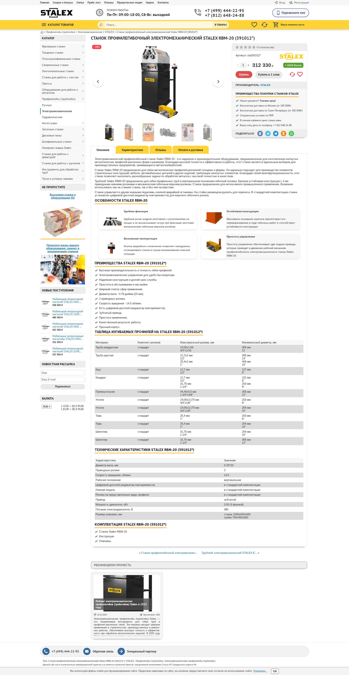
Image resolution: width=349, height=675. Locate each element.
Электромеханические (57, 111)
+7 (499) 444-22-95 (219, 10)
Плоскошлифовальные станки (61, 58)
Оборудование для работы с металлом (60, 91)
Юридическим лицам (129, 2)
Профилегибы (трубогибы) (58, 98)
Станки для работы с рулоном (61, 163)
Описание (103, 150)
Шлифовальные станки (56, 141)
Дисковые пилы (52, 135)
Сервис (150, 2)
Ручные (47, 105)
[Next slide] (218, 81)
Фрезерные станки (53, 46)
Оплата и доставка (190, 150)
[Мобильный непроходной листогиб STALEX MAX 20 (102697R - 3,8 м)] (46, 327)
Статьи (80, 2)
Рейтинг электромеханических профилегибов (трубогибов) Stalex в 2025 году (121, 604)
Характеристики (132, 150)
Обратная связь (103, 651)
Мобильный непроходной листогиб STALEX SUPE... (67, 313)
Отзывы (109, 2)
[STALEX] (291, 56)
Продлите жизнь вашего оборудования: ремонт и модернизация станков (62, 248)
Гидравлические (52, 117)
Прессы (47, 83)
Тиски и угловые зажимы (57, 178)
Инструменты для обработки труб (60, 171)
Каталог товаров (61, 25)
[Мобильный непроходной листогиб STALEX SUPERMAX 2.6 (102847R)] (46, 352)
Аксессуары (49, 123)
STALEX (265, 85)
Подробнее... (260, 671)
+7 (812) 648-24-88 (219, 15)
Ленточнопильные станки (58, 71)
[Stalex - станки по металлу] (57, 12)
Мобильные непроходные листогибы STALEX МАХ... (67, 337)
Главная (44, 2)
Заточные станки (52, 129)
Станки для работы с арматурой (55, 155)
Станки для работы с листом (60, 77)
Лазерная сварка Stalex (56, 147)
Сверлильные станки (55, 65)
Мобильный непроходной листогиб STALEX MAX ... (67, 300)
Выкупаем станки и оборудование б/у (63, 196)
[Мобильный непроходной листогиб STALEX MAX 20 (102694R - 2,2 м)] (46, 302)
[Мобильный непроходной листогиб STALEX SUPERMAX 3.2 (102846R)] (46, 315)
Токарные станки (52, 52)
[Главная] (42, 32)
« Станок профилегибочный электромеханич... (168, 552)
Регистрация (301, 2)
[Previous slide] (98, 81)
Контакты (163, 2)
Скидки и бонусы (63, 2)
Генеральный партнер (141, 651)
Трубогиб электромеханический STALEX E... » (230, 552)
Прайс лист (94, 2)
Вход (282, 2)
